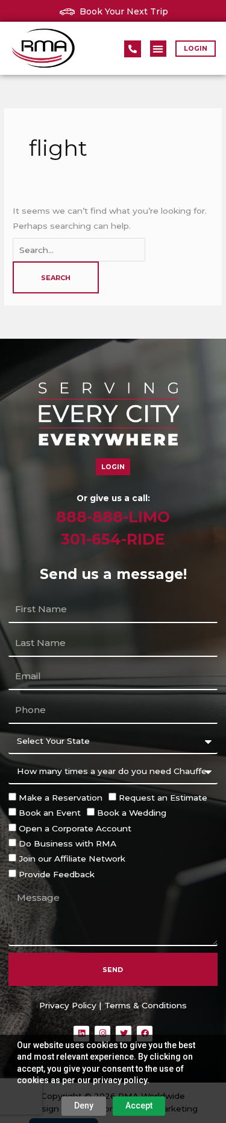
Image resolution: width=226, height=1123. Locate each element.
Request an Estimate (163, 797)
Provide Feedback (57, 874)
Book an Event (50, 812)
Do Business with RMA (67, 843)
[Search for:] (79, 250)
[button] (158, 48)
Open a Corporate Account (75, 828)
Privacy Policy (67, 1005)
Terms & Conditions (145, 1005)
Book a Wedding (131, 812)
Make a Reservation (60, 797)
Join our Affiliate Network (72, 858)
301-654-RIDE (113, 539)
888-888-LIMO (113, 517)
